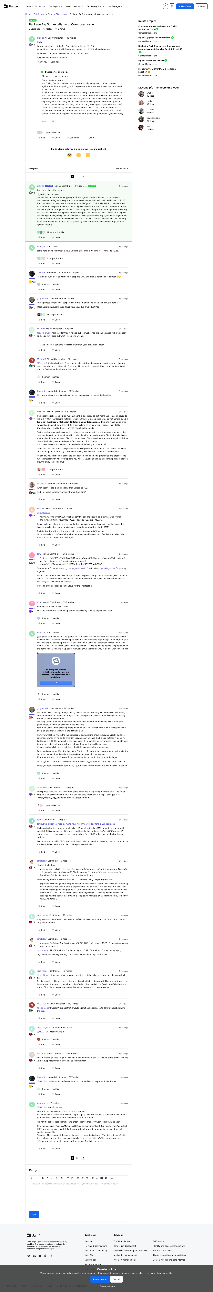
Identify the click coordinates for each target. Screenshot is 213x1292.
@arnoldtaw (42, 975)
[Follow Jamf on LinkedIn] (34, 1255)
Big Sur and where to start (151, 60)
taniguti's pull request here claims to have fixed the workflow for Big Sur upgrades (76, 824)
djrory (40, 819)
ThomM (150, 109)
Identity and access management (169, 1246)
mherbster (42, 787)
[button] (185, 6)
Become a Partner (92, 1264)
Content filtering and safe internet (169, 1260)
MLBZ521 (41, 359)
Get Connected (73, 6)
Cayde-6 (41, 272)
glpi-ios (40, 38)
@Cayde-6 (42, 363)
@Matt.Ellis (42, 1081)
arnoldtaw (42, 861)
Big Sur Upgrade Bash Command (154, 37)
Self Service (158, 1241)
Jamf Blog (89, 1255)
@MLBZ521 (42, 1031)
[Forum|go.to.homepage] (11, 6)
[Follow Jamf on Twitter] (28, 1256)
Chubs (149, 93)
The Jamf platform (122, 1241)
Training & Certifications (95, 1246)
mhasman (41, 483)
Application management (125, 1255)
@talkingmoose (108, 568)
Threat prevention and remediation (169, 1255)
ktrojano (150, 101)
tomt (39, 554)
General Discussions (35, 6)
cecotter (41, 328)
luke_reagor (42, 915)
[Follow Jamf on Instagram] (45, 1255)
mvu (148, 126)
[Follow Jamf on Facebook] (51, 1255)
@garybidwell (43, 333)
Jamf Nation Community (95, 1250)
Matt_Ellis (41, 1053)
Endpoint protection (162, 1250)
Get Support (55, 6)
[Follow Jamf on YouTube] (40, 1256)
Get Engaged (114, 6)
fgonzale (41, 411)
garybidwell (42, 298)
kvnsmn (40, 508)
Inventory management (124, 1260)
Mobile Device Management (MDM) (130, 1250)
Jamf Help (89, 1241)
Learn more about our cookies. (159, 1273)
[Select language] (172, 6)
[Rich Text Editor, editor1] (78, 1195)
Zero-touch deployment (124, 1246)
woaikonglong (153, 118)
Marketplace (90, 1260)
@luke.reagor (43, 950)
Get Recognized (94, 6)
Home (28, 14)
